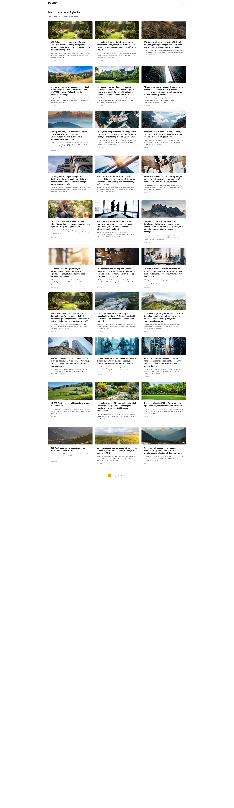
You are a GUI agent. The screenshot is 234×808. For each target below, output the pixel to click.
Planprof (52, 3)
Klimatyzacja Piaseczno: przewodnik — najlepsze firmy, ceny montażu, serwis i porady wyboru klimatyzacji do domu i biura (163, 450)
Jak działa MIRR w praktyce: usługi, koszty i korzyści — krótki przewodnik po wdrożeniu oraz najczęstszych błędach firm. (163, 134)
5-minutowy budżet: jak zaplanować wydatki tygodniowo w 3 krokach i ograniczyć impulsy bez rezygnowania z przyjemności (117, 361)
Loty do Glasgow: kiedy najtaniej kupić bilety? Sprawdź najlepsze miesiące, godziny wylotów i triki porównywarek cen (70, 224)
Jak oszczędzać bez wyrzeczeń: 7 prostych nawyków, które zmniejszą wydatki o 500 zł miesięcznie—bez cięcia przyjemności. (163, 179)
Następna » (121, 475)
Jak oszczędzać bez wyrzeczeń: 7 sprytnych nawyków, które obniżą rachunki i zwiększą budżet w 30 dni (117, 450)
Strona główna (181, 3)
